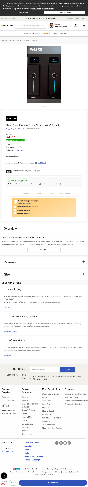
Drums (24, 414)
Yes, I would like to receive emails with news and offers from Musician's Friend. (57, 377)
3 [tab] (45, 106)
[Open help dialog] (4, 475)
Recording (26, 427)
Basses (25, 400)
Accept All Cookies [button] (64, 13)
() (11, 129)
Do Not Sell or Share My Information (34, 469)
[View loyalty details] (39, 171)
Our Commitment (8, 400)
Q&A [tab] (7, 274)
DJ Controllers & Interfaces (30, 40)
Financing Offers (71, 397)
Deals (45, 33)
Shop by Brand (48, 411)
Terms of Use (36, 9)
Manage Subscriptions (34, 460)
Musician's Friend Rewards (75, 394)
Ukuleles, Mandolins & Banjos (30, 405)
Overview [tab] (10, 228)
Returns (28, 449)
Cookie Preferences (48, 9)
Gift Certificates (48, 425)
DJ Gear (17, 40)
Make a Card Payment (34, 456)
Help (83, 18)
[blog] (10, 406)
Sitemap (57, 472)
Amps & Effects (28, 410)
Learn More (7, 307)
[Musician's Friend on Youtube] (65, 443)
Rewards (70, 18)
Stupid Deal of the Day (51, 394)
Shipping (28, 446)
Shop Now (51, 18)
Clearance (46, 421)
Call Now (7, 449)
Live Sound (26, 420)
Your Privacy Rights (31, 472)
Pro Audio (9, 40)
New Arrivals (47, 414)
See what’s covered (24, 203)
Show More (44, 250)
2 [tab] (43, 106)
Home (2, 40)
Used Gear (46, 401)
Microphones (27, 431)
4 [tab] (47, 106)
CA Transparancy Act (46, 472)
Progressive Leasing (73, 404)
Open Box (46, 404)
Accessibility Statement (70, 472)
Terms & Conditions (16, 472)
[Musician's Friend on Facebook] (57, 443)
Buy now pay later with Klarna (75, 401)
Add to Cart (53, 483)
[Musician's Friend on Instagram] (69, 443)
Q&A (19, 129)
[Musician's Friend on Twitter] (61, 443)
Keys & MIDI (27, 417)
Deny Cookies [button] (23, 13)
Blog (78, 18)
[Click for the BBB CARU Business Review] (16, 469)
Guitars (25, 397)
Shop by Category (30, 33)
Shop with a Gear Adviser (51, 428)
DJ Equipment (27, 424)
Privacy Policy (62, 3)
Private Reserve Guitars (51, 418)
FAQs (27, 453)
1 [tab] (42, 106)
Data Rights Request (53, 469)
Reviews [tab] (10, 262)
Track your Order (32, 443)
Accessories (27, 434)
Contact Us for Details (11, 331)
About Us (5, 397)
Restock (45, 407)
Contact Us (7, 355)
